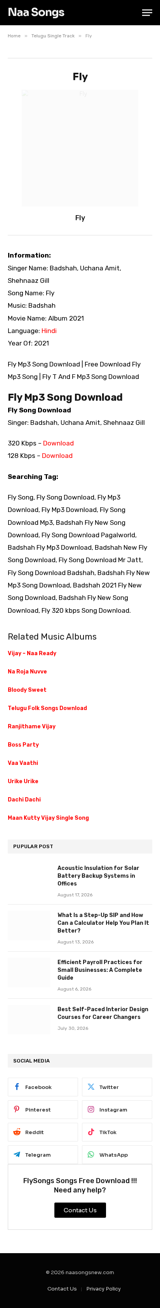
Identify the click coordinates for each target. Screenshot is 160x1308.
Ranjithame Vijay (32, 726)
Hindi (49, 331)
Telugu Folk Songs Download (47, 708)
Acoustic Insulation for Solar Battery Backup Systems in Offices (98, 876)
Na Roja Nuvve (27, 671)
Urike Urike (23, 781)
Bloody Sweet (27, 690)
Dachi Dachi (24, 799)
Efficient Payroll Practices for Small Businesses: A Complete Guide (100, 970)
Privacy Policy (103, 1288)
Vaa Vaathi (23, 763)
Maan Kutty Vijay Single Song (48, 818)
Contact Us (62, 1288)
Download (58, 443)
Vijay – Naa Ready (32, 653)
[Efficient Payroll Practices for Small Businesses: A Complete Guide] (29, 972)
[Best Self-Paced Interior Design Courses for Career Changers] (29, 1019)
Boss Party (23, 745)
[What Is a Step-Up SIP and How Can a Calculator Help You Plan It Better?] (29, 925)
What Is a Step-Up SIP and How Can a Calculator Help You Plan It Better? (103, 923)
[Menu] (147, 12)
